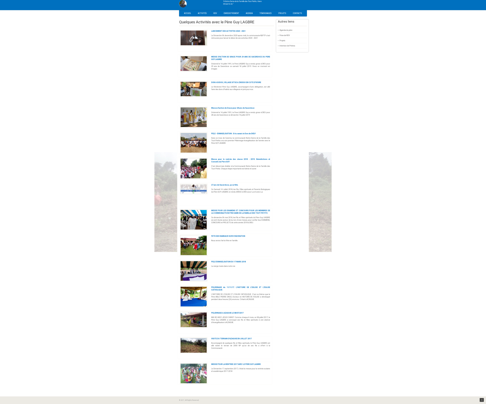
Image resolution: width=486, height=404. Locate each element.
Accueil (187, 13)
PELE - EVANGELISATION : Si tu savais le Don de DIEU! (233, 134)
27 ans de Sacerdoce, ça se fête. (224, 185)
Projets (282, 13)
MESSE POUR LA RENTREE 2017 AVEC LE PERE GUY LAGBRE (236, 364)
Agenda (249, 13)
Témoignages (265, 13)
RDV (215, 13)
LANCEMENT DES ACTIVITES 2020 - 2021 (228, 31)
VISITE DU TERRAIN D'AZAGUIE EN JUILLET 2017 (231, 339)
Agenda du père (286, 30)
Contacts (297, 13)
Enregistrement (231, 13)
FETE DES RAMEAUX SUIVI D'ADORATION (228, 236)
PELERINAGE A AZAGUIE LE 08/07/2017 (227, 313)
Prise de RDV (285, 35)
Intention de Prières (287, 46)
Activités (202, 13)
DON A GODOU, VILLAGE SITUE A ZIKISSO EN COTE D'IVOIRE (236, 82)
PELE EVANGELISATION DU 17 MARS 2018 (228, 262)
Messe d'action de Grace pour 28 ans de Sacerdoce (232, 108)
